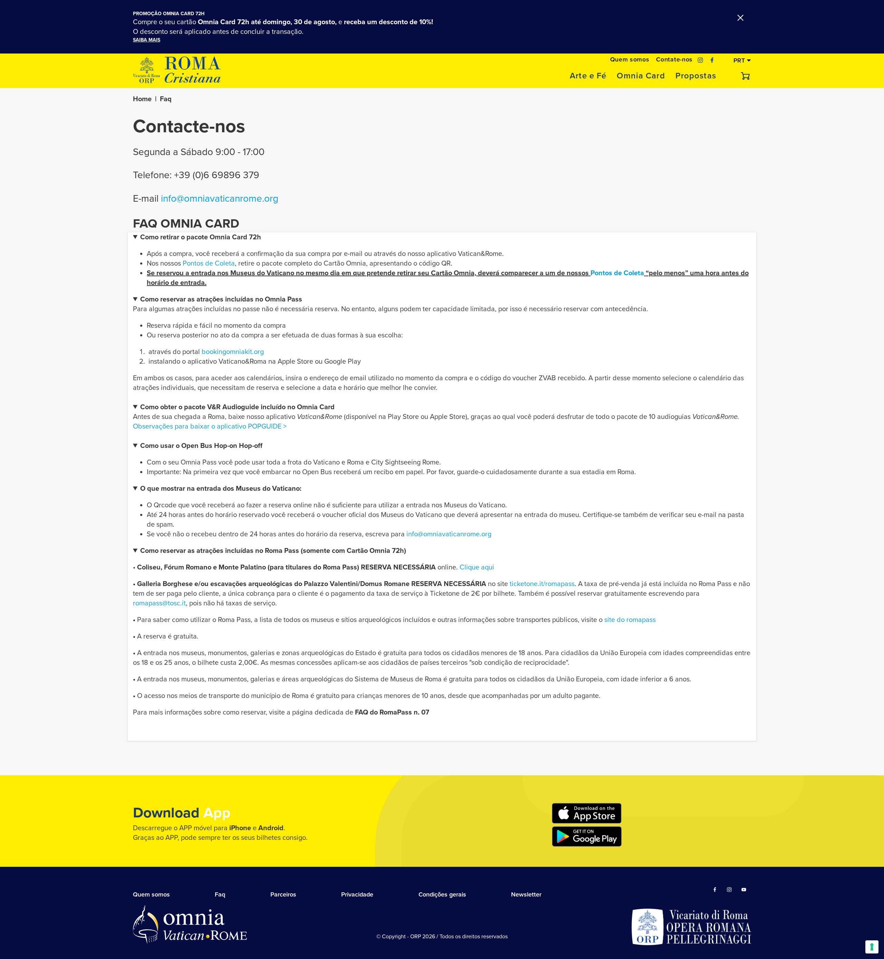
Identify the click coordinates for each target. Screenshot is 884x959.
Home (142, 99)
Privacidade (357, 894)
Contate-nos (674, 59)
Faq (220, 894)
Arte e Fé (588, 76)
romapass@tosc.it (159, 603)
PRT (740, 60)
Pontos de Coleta (209, 263)
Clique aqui (477, 567)
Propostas (695, 76)
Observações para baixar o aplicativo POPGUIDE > (210, 426)
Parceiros (283, 894)
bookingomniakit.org (233, 352)
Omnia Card (641, 76)
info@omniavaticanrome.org (219, 198)
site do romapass (630, 620)
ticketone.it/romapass (542, 584)
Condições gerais (442, 894)
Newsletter (526, 894)
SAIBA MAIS (146, 40)
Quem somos (630, 59)
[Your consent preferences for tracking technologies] (871, 946)
